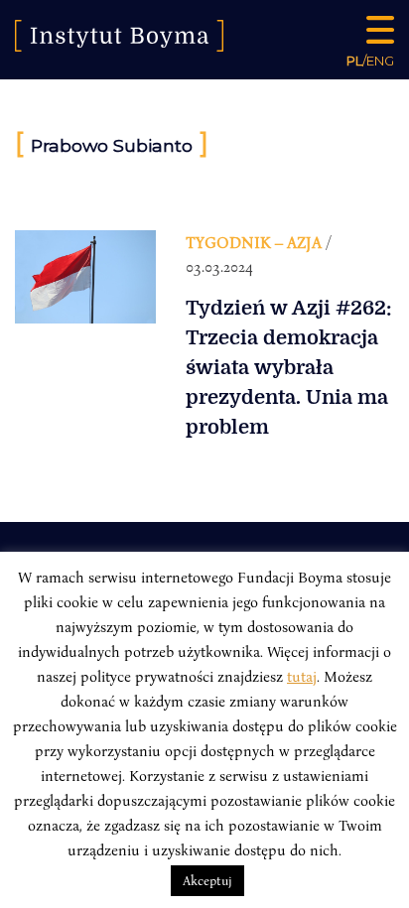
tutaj (302, 676)
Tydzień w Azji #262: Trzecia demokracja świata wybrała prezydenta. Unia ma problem (289, 368)
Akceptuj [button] (207, 880)
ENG (380, 60)
